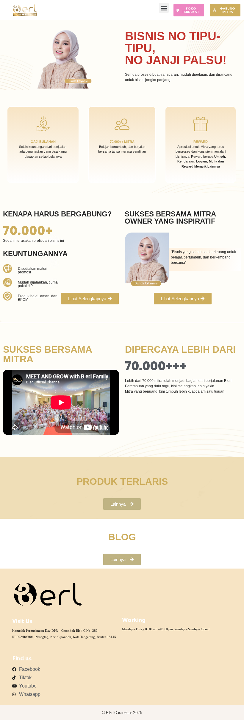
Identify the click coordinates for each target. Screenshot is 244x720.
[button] (164, 8)
